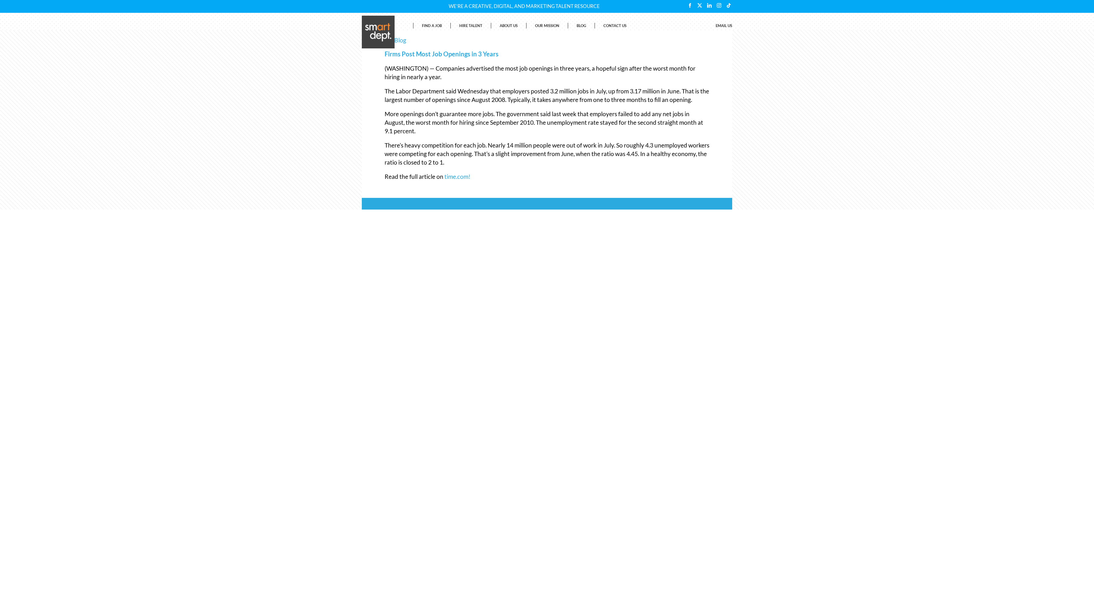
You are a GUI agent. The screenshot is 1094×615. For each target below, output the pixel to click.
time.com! (457, 176)
